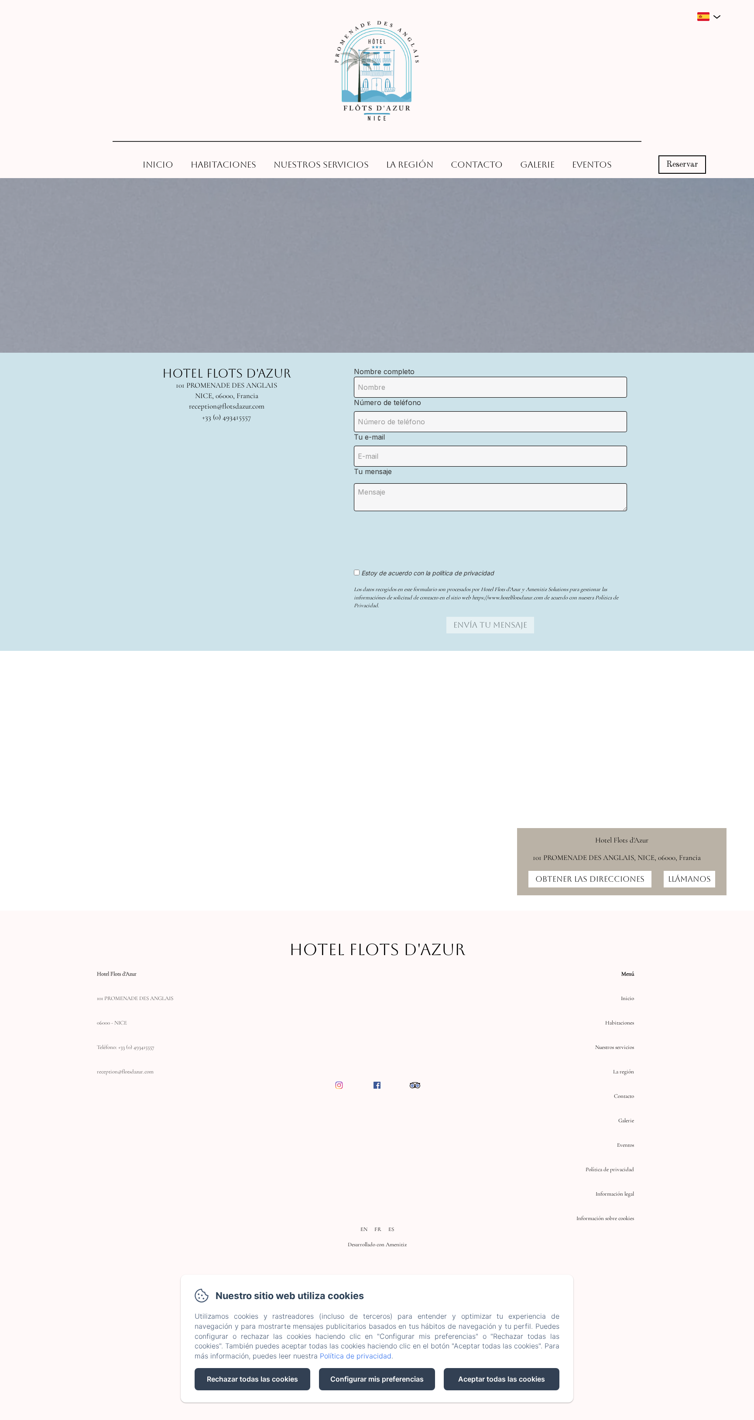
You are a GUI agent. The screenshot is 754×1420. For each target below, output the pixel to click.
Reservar (682, 164)
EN (363, 1229)
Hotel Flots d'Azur (377, 949)
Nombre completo (384, 371)
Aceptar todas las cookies (501, 1379)
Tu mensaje (373, 471)
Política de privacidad (610, 1169)
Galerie (537, 164)
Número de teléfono (387, 402)
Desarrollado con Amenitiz (377, 1244)
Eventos (592, 164)
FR (377, 1229)
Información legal (615, 1193)
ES (391, 1229)
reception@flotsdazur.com (125, 1071)
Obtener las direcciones (589, 879)
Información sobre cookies (605, 1218)
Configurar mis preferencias (377, 1379)
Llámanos (689, 879)
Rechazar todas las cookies (252, 1379)
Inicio (158, 164)
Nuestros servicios (321, 164)
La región (409, 164)
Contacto (477, 164)
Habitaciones (223, 164)
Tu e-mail (369, 437)
